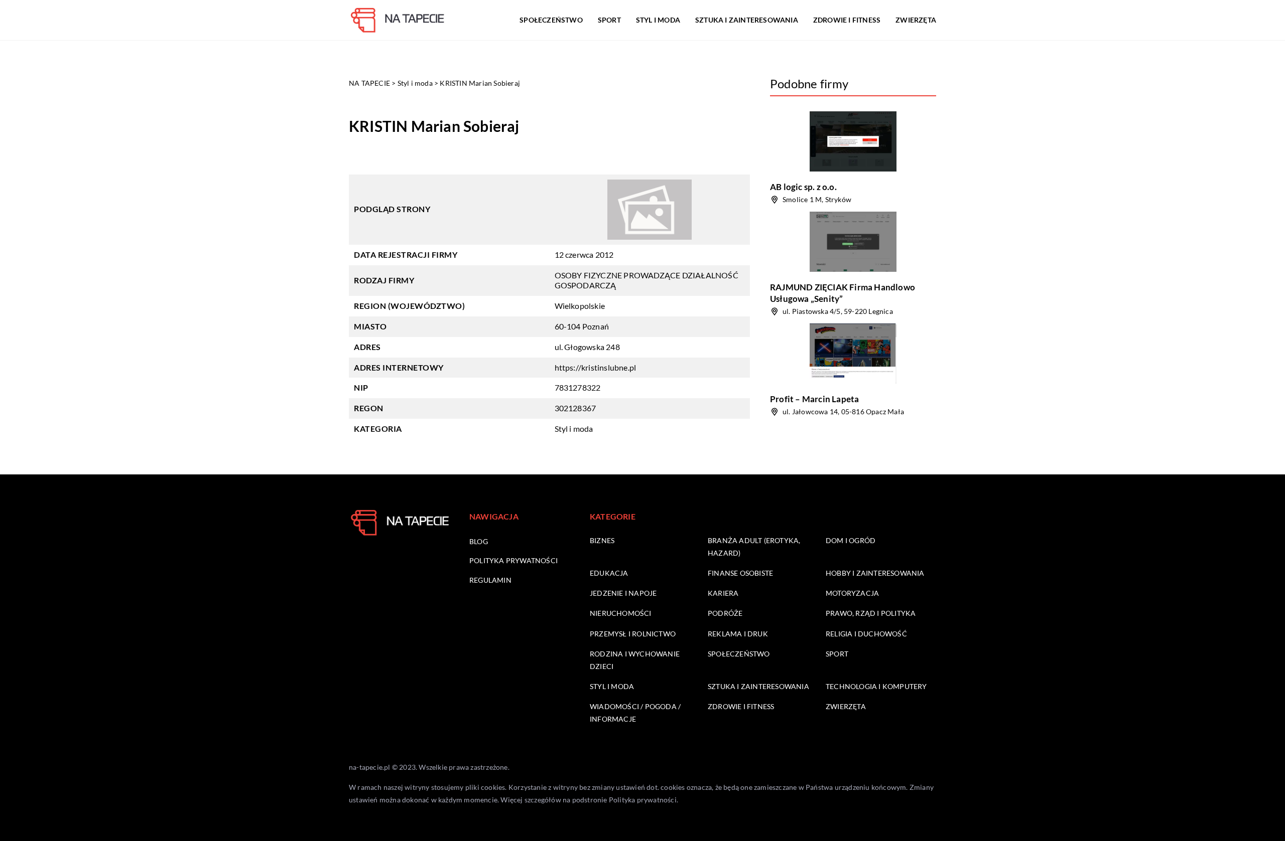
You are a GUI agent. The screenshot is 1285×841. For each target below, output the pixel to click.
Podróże (725, 613)
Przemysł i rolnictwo (633, 633)
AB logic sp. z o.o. (803, 187)
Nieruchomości (621, 613)
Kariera (723, 593)
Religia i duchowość (866, 633)
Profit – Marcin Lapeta (814, 399)
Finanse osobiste (740, 573)
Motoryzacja (852, 593)
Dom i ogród (850, 540)
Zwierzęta (915, 20)
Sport (609, 20)
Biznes (602, 540)
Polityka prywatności (513, 560)
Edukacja (609, 573)
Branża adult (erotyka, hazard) (754, 546)
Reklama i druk (738, 633)
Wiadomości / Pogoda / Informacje (635, 712)
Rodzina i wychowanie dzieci (635, 659)
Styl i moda (658, 20)
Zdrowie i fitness (846, 20)
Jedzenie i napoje (623, 593)
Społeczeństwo (551, 20)
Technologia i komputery (876, 686)
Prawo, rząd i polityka (871, 613)
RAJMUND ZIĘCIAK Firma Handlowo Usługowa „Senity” (842, 292)
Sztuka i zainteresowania (746, 20)
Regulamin (490, 580)
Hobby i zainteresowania (875, 573)
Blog (478, 541)
